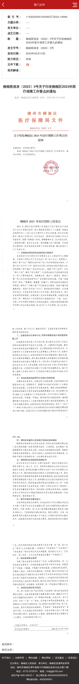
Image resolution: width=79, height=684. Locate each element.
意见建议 (59, 657)
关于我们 (6, 657)
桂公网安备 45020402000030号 (52, 675)
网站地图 (32, 657)
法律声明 (19, 657)
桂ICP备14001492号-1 (22, 675)
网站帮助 (46, 657)
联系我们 (72, 657)
